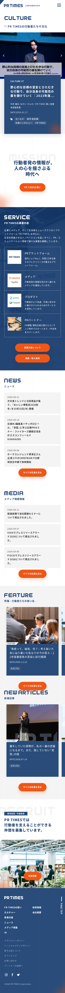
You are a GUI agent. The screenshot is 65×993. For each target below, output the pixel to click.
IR (5, 932)
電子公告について (12, 950)
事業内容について (32, 347)
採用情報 (32, 876)
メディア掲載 (11, 927)
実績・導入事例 (32, 358)
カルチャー (9, 912)
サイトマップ (10, 955)
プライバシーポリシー (14, 940)
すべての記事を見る (32, 472)
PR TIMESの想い (32, 187)
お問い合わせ (10, 960)
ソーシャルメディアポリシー (17, 945)
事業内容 (8, 917)
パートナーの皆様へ (13, 965)
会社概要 (36, 912)
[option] (32, 55)
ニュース (8, 922)
